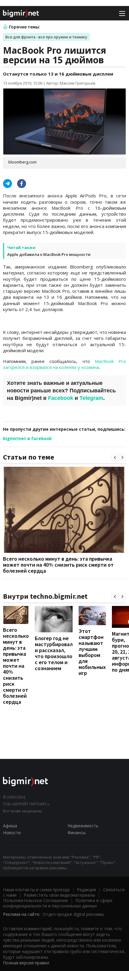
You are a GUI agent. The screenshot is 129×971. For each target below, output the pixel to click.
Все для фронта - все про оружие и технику (46, 37)
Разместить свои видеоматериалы (59, 895)
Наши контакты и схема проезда (36, 889)
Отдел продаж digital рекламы (73, 914)
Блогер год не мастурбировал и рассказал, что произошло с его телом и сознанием (54, 653)
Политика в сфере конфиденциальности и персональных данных (57, 903)
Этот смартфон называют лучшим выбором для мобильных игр (92, 652)
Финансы (77, 832)
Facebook (60, 398)
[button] (114, 457)
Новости (12, 832)
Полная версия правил (26, 963)
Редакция (86, 889)
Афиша (10, 826)
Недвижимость (83, 826)
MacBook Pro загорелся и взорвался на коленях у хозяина (64, 364)
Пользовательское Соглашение (35, 900)
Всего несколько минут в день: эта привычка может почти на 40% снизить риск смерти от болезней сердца (58, 564)
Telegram (91, 398)
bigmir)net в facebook (27, 438)
